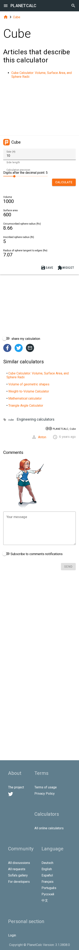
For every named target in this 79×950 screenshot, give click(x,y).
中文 (45, 900)
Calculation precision (18, 169)
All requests (16, 869)
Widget (66, 267)
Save (47, 267)
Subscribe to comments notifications (36, 554)
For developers (19, 882)
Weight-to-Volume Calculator (28, 391)
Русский (48, 894)
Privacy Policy (44, 793)
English (47, 869)
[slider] (25, 176)
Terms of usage (45, 787)
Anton (42, 437)
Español (47, 875)
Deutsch (47, 863)
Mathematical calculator (25, 398)
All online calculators (49, 828)
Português (49, 888)
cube (11, 419)
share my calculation (25, 339)
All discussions (19, 863)
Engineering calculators (35, 419)
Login (12, 935)
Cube (16, 17)
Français (47, 882)
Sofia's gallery (18, 875)
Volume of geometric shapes (28, 384)
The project (16, 787)
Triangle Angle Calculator (25, 405)
